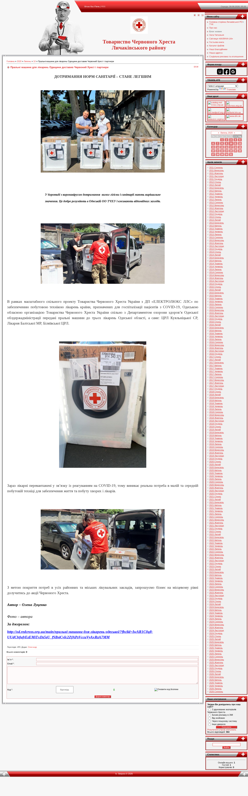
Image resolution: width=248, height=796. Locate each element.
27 (213, 154)
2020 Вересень (216, 485)
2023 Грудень (215, 598)
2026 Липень (215, 688)
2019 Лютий (215, 429)
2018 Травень (216, 403)
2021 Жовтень (216, 523)
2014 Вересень (216, 275)
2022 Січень (215, 531)
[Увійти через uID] (220, 72)
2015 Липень (215, 304)
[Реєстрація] (199, 15)
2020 (19, 61)
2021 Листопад (216, 525)
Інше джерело (219, 724)
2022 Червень (216, 546)
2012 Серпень (216, 202)
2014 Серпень (216, 272)
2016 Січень (215, 322)
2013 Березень (216, 223)
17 (231, 147)
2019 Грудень (215, 458)
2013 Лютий (215, 220)
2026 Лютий (215, 674)
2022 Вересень (216, 555)
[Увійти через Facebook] (226, 72)
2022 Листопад (216, 560)
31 (231, 154)
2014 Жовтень (216, 278)
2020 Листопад (216, 491)
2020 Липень (215, 479)
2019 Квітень (215, 435)
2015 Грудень (215, 319)
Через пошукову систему (224, 721)
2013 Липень (215, 234)
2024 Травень (216, 613)
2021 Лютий (215, 499)
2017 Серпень (216, 377)
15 (222, 147)
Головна (11, 61)
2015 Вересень (216, 310)
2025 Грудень (215, 668)
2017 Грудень (215, 389)
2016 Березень (216, 327)
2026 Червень (216, 686)
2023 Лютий (215, 569)
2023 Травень (216, 578)
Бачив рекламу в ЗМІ (222, 715)
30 (226, 154)
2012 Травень (216, 194)
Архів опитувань (228, 729)
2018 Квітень (215, 400)
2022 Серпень (216, 552)
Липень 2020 (226, 133)
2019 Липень (215, 444)
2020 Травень (216, 473)
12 (240, 143)
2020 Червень (216, 476)
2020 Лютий (215, 464)
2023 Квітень (215, 575)
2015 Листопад (216, 316)
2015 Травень (216, 298)
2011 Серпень (216, 167)
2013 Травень (216, 228)
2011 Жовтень (216, 173)
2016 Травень (216, 333)
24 (231, 151)
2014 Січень (215, 252)
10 (34, 61)
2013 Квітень (215, 226)
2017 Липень (215, 374)
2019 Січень (215, 426)
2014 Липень (215, 269)
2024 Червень (216, 616)
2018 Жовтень (216, 418)
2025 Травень (216, 648)
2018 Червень (216, 406)
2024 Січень (215, 601)
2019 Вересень (216, 450)
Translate (231, 89)
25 (235, 151)
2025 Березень (216, 642)
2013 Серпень (216, 237)
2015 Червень (216, 301)
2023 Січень (215, 566)
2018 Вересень (216, 415)
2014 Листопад (216, 281)
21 (217, 151)
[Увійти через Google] (233, 72)
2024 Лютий (215, 604)
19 (240, 147)
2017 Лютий (215, 360)
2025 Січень (215, 636)
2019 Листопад (216, 456)
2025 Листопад (216, 665)
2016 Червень (216, 336)
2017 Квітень (215, 365)
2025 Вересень (216, 659)
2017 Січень (215, 357)
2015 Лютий (215, 290)
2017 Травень (216, 368)
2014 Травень (216, 263)
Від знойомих (218, 718)
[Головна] (195, 15)
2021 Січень (215, 496)
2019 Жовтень (216, 453)
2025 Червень (216, 651)
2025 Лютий (215, 639)
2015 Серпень (216, 307)
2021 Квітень (215, 505)
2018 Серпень (216, 412)
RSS (103, 6)
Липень (27, 61)
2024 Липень (215, 619)
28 (217, 154)
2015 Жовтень (216, 313)
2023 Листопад (216, 595)
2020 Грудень (215, 493)
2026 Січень (215, 671)
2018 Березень (216, 397)
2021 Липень (215, 514)
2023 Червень (216, 581)
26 (240, 151)
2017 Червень (216, 371)
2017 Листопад (216, 386)
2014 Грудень (215, 284)
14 (217, 147)
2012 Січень (215, 182)
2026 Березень (216, 677)
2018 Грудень (215, 424)
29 (222, 154)
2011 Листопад (216, 176)
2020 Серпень (216, 482)
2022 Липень (215, 549)
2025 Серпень (216, 656)
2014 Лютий (215, 255)
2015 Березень (216, 293)
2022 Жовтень (216, 557)
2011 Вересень (216, 170)
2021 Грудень (215, 528)
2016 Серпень (216, 342)
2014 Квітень (215, 261)
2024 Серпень (216, 622)
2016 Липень (215, 339)
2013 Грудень (215, 249)
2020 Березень (216, 467)
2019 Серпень (216, 447)
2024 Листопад (216, 630)
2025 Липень (215, 654)
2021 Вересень (216, 520)
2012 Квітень (215, 191)
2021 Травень (216, 508)
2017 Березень (216, 362)
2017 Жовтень (216, 383)
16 (226, 147)
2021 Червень (216, 511)
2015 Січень (215, 287)
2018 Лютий (215, 394)
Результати (212, 729)
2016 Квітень (215, 330)
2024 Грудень (215, 633)
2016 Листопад (216, 351)
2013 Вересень (216, 240)
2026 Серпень (216, 691)
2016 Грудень (215, 354)
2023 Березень (216, 572)
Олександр (32, 647)
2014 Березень (216, 258)
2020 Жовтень (216, 488)
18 (235, 147)
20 (213, 151)
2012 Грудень (215, 214)
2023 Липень (215, 584)
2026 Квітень (215, 680)
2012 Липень (215, 199)
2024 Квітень (215, 610)
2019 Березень (216, 432)
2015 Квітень (215, 295)
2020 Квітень (215, 470)
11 (235, 143)
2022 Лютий (215, 534)
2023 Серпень (216, 587)
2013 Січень (215, 217)
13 (213, 147)
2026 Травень (216, 683)
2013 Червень (216, 231)
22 (222, 151)
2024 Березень (216, 607)
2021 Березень (216, 502)
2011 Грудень (215, 179)
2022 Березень (216, 537)
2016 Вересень (216, 345)
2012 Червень (216, 196)
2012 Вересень (216, 205)
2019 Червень (216, 441)
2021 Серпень (216, 517)
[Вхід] (202, 15)
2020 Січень (215, 461)
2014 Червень (216, 266)
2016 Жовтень (216, 348)
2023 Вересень (216, 590)
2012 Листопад (216, 211)
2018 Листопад (216, 421)
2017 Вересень (216, 380)
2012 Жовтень (216, 208)
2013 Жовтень (216, 243)
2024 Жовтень (216, 627)
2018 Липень (215, 409)
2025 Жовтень (216, 662)
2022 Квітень (215, 540)
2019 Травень (216, 438)
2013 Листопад (216, 246)
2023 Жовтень (216, 592)
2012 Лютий (215, 185)
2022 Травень (216, 543)
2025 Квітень (215, 645)
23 (226, 151)
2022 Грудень (215, 563)
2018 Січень (215, 392)
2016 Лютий (215, 325)
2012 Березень (216, 188)
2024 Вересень (216, 624)
